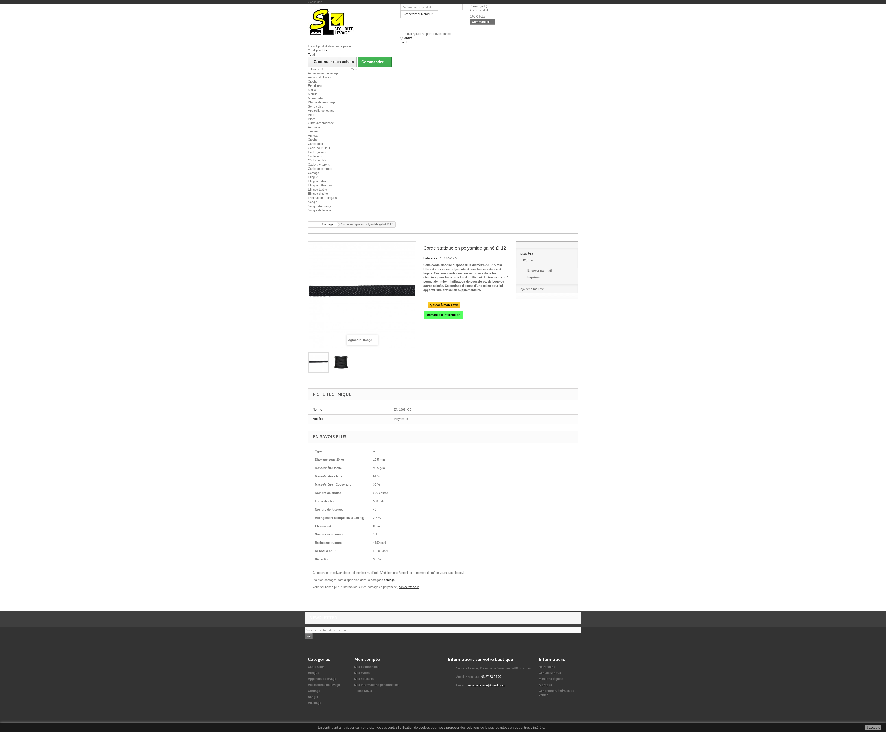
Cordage (313, 173)
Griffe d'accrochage (321, 123)
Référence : (431, 258)
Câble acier (315, 144)
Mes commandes (366, 667)
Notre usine (547, 667)
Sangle (312, 202)
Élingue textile (317, 189)
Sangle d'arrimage (320, 206)
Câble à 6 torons (319, 164)
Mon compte (367, 659)
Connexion (315, 2)
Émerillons (315, 85)
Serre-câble (315, 106)
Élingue (313, 177)
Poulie (312, 115)
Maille (312, 90)
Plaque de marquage (321, 102)
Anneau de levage (320, 77)
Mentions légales (551, 679)
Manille (312, 94)
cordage (389, 580)
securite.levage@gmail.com (486, 685)
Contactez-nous (550, 673)
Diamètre (527, 254)
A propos (545, 685)
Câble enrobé (317, 160)
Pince (312, 119)
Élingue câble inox (320, 185)
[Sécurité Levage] (350, 21)
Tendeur (313, 131)
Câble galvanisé (318, 152)
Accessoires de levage (323, 73)
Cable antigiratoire (320, 168)
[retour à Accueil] (312, 224)
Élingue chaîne (318, 193)
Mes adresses (364, 679)
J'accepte (873, 727)
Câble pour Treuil (319, 148)
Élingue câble (317, 181)
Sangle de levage (319, 210)
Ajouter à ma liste (532, 289)
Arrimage (314, 127)
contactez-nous (409, 587)
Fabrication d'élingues (322, 198)
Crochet (313, 81)
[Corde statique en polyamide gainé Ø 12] (318, 362)
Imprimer (534, 277)
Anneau (313, 135)
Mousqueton (316, 98)
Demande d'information (443, 315)
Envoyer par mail (539, 270)
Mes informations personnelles (376, 685)
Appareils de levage (321, 110)
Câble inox (315, 156)
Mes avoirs (362, 673)
